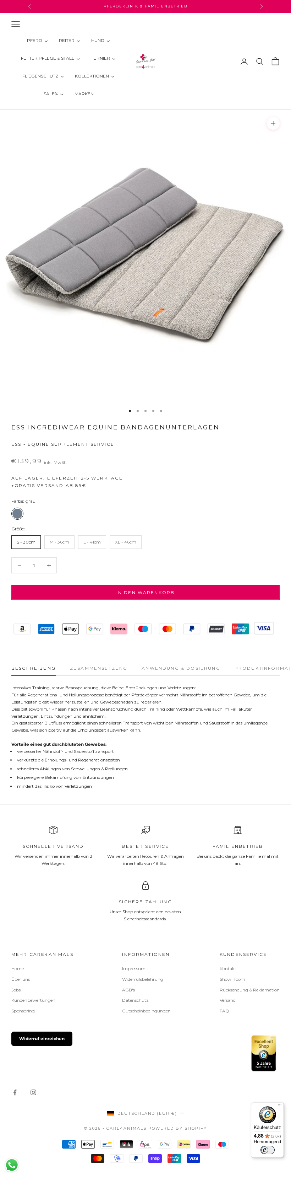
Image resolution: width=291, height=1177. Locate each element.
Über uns (20, 979)
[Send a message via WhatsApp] (12, 1165)
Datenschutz (135, 1000)
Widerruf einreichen (42, 1038)
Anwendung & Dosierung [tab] (181, 668)
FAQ (224, 1010)
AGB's (128, 990)
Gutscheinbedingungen (146, 1010)
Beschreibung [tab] (33, 668)
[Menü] (279, 1106)
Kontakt (228, 968)
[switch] (267, 1150)
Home (17, 968)
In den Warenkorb (145, 592)
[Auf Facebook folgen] (14, 1092)
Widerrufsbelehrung (142, 979)
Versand (228, 1000)
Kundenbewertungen (33, 1000)
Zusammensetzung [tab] (98, 668)
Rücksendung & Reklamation (250, 990)
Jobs (16, 990)
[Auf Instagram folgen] (33, 1092)
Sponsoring (23, 1010)
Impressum (134, 968)
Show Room (232, 979)
